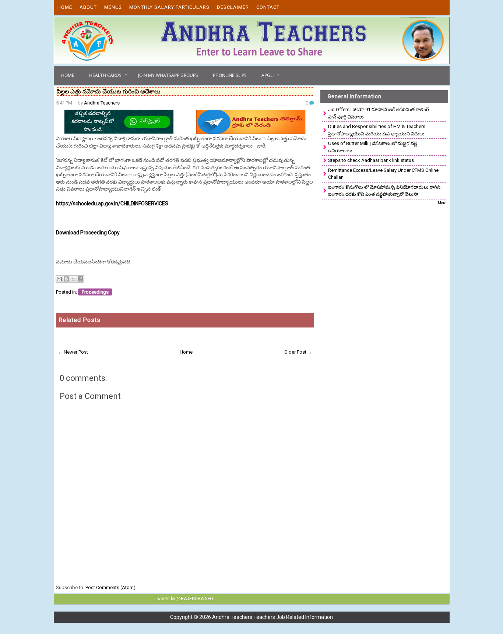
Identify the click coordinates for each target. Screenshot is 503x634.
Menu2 (113, 7)
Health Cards (105, 75)
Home (64, 7)
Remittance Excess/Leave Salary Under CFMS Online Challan (383, 173)
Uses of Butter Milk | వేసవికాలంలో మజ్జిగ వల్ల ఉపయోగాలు (372, 147)
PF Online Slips (230, 75)
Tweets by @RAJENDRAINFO (184, 598)
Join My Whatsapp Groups (168, 75)
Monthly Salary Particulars (169, 7)
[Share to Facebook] (80, 279)
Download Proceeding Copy (88, 232)
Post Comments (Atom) (110, 587)
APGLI (267, 75)
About (88, 7)
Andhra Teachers (102, 103)
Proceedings (95, 292)
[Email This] (59, 279)
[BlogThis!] (66, 279)
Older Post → (298, 352)
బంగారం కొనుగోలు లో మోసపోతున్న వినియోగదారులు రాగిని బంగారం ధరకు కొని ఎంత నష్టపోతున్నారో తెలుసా (384, 190)
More (442, 203)
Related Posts (80, 319)
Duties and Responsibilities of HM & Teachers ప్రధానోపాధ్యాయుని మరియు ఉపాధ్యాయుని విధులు (376, 130)
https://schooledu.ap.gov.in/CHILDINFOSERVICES (112, 203)
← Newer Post (73, 352)
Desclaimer (233, 7)
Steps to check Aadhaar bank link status (371, 160)
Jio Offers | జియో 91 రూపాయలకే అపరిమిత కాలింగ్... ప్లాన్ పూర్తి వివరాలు (380, 113)
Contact (267, 7)
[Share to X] (73, 279)
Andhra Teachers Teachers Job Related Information (272, 617)
